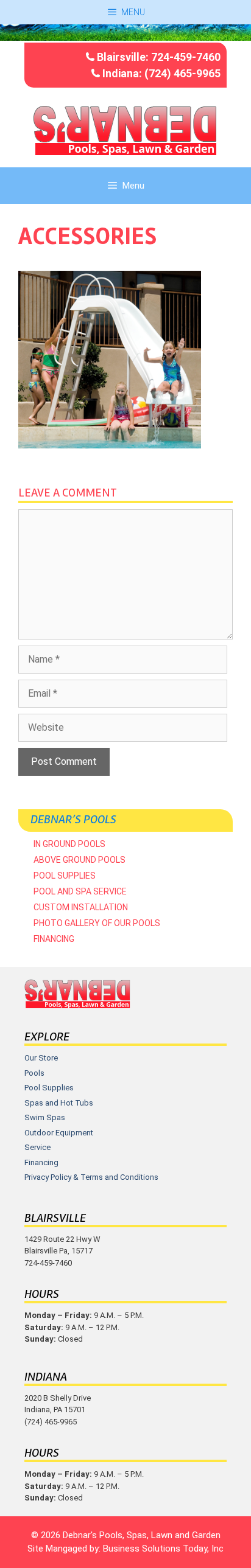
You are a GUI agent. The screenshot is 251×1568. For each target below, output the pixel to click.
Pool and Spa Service (80, 891)
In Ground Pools (69, 844)
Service (37, 1147)
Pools (34, 1073)
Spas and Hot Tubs (58, 1102)
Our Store (41, 1057)
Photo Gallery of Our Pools (97, 923)
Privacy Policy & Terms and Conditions (91, 1177)
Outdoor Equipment (58, 1132)
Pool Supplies (65, 875)
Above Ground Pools (79, 860)
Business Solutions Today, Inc (163, 1548)
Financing (54, 939)
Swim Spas (44, 1117)
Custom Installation (81, 907)
